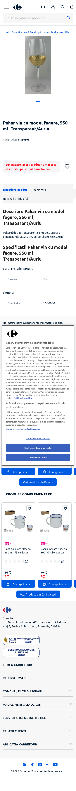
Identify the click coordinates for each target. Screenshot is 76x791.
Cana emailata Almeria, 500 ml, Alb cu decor (54, 550)
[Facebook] (47, 765)
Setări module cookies (38, 438)
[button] (71, 7)
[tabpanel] (38, 65)
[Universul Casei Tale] (17, 7)
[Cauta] (68, 18)
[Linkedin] (40, 765)
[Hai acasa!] (7, 31)
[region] (38, 395)
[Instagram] (24, 765)
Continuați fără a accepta (37, 447)
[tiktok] (32, 765)
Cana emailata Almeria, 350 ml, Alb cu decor (18, 550)
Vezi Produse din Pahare (38, 482)
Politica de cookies (22, 398)
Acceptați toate (38, 457)
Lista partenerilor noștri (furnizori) (23, 428)
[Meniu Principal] (6, 7)
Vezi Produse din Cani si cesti (38, 594)
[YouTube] (55, 765)
